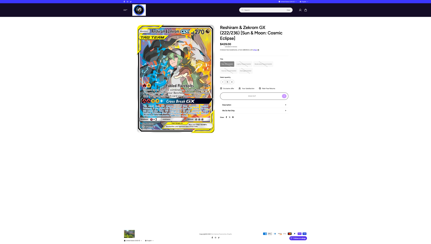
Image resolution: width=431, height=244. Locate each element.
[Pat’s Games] (139, 10)
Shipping (222, 46)
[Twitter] (229, 117)
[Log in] (300, 10)
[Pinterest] (233, 117)
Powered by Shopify (225, 234)
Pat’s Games (215, 234)
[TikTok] (130, 1)
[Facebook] (124, 1)
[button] (305, 10)
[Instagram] (127, 1)
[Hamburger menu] (125, 10)
